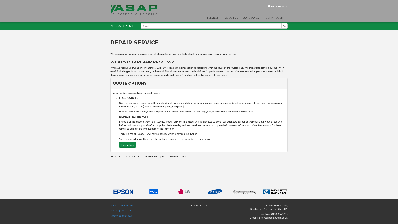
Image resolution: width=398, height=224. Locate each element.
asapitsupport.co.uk (121, 210)
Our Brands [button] (251, 17)
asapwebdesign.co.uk (121, 215)
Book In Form (127, 145)
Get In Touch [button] (275, 17)
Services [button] (213, 17)
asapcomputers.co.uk (121, 205)
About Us (231, 17)
